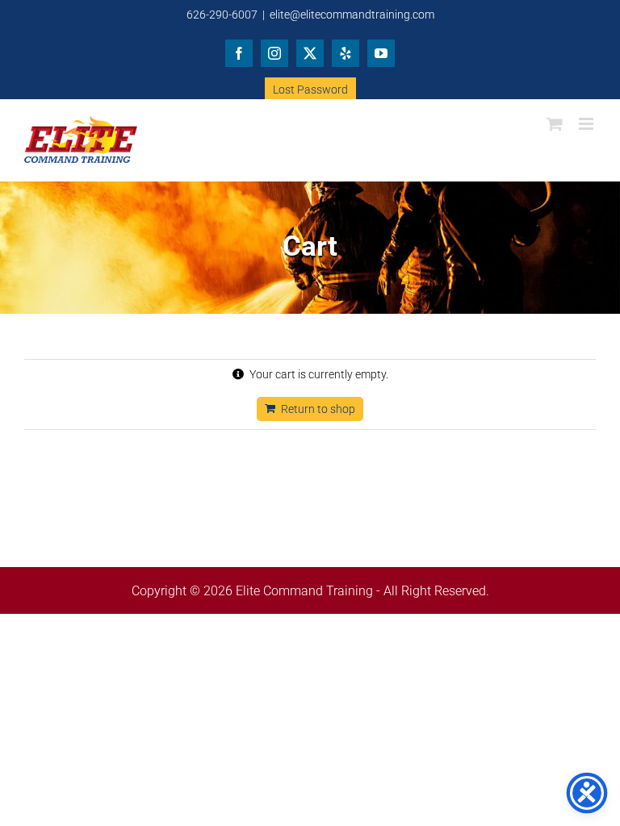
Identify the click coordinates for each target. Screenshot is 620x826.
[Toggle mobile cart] (555, 123)
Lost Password (310, 89)
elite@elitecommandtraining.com (352, 14)
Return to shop (318, 409)
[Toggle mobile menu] (587, 123)
